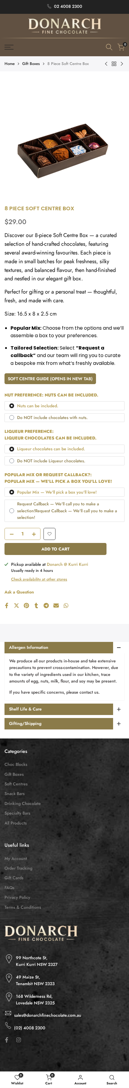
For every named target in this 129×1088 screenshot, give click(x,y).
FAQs (9, 888)
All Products (15, 823)
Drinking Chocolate (22, 803)
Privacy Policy (17, 897)
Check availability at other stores (39, 579)
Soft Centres (16, 784)
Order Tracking (18, 868)
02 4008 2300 (68, 6)
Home (9, 63)
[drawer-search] (109, 47)
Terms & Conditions (22, 907)
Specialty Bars (17, 813)
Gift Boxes (31, 63)
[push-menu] (9, 47)
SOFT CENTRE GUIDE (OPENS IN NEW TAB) (50, 379)
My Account (15, 858)
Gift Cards (13, 878)
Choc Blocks (15, 764)
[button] (50, 534)
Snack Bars (14, 794)
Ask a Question (19, 592)
